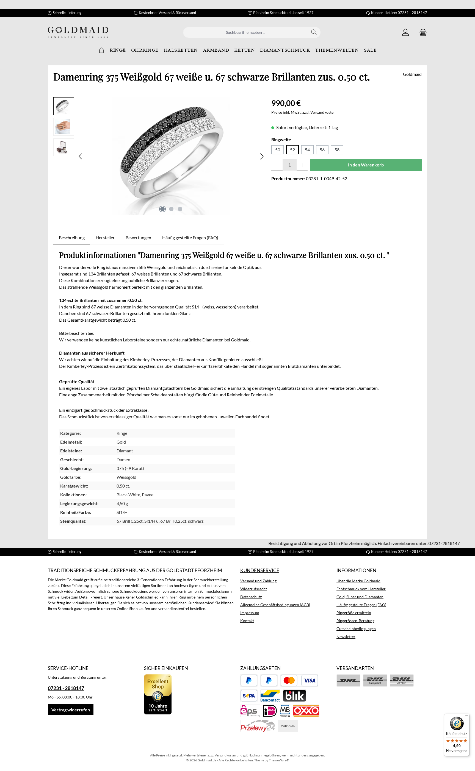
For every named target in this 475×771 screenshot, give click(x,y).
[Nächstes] (262, 156)
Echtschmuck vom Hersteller (361, 588)
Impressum (249, 612)
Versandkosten (225, 755)
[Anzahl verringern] (277, 165)
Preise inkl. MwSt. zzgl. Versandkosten (303, 112)
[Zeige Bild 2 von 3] (171, 209)
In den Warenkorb (366, 164)
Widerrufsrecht (253, 588)
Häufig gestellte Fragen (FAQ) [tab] (190, 237)
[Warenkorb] (421, 32)
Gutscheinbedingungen (356, 628)
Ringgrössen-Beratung (355, 620)
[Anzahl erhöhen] (302, 165)
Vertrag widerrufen (70, 709)
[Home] (101, 50)
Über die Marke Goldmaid (358, 580)
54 (307, 149)
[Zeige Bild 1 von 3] (162, 209)
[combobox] (245, 32)
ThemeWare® (279, 760)
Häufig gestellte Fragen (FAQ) (361, 604)
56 (322, 149)
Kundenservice (259, 570)
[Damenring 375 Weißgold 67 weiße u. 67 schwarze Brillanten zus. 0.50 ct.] (171, 156)
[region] (160, 156)
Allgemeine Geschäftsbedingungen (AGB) (275, 604)
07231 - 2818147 (66, 688)
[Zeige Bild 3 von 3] (180, 209)
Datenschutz (251, 596)
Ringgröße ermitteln (353, 612)
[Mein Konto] (405, 32)
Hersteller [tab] (105, 237)
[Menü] (466, 717)
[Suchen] (314, 32)
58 (337, 149)
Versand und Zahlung (258, 580)
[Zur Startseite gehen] (78, 32)
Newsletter (345, 636)
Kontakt (247, 620)
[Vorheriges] (81, 156)
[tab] (71, 237)
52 (292, 149)
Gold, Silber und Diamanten (359, 596)
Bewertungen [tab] (138, 237)
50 (277, 149)
